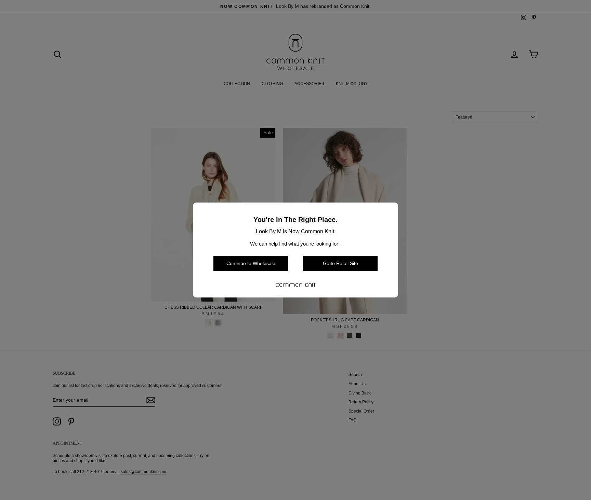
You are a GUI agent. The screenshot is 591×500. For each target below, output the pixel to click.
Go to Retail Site (340, 263)
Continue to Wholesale (250, 263)
